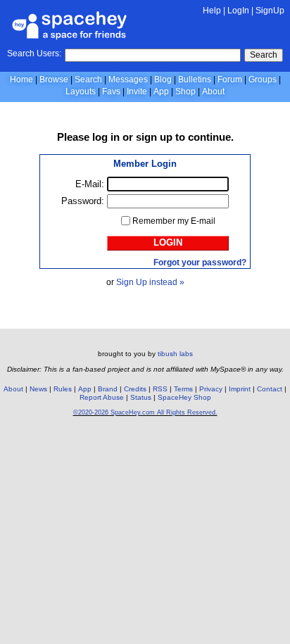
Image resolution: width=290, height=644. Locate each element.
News (38, 389)
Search (263, 55)
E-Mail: (89, 184)
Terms (183, 389)
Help (212, 10)
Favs (111, 91)
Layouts (80, 91)
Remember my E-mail (173, 221)
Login (167, 242)
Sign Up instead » (150, 282)
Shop (185, 91)
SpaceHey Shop (184, 397)
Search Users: (34, 53)
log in (106, 137)
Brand (108, 389)
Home (21, 79)
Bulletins (194, 79)
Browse (53, 79)
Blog (163, 79)
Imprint (240, 389)
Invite (137, 91)
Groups (262, 79)
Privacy (210, 389)
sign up (154, 137)
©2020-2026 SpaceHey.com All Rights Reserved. (145, 412)
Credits (135, 389)
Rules (62, 389)
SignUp (270, 10)
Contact (269, 389)
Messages (128, 79)
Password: (82, 201)
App (161, 91)
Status (140, 397)
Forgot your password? (199, 262)
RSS (160, 389)
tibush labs (175, 354)
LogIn (238, 10)
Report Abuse (102, 397)
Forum (230, 79)
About (213, 91)
